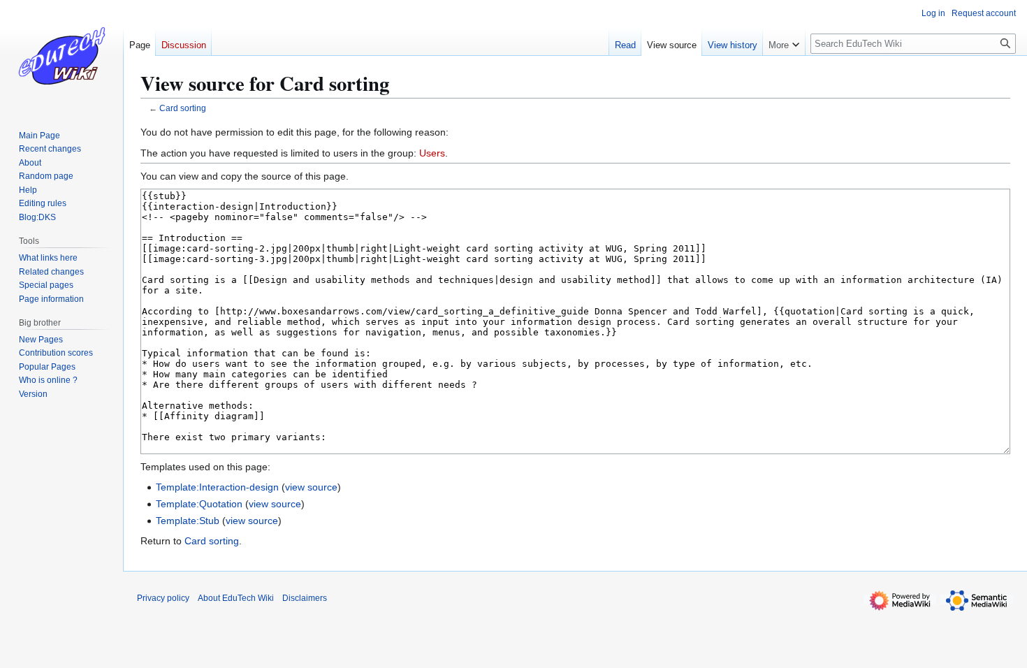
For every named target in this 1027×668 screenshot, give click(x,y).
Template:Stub (187, 520)
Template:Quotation (199, 503)
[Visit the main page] (61, 56)
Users (432, 153)
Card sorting (182, 107)
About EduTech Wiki (236, 598)
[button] (784, 42)
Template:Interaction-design (217, 487)
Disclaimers (304, 598)
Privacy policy (163, 598)
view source (311, 487)
